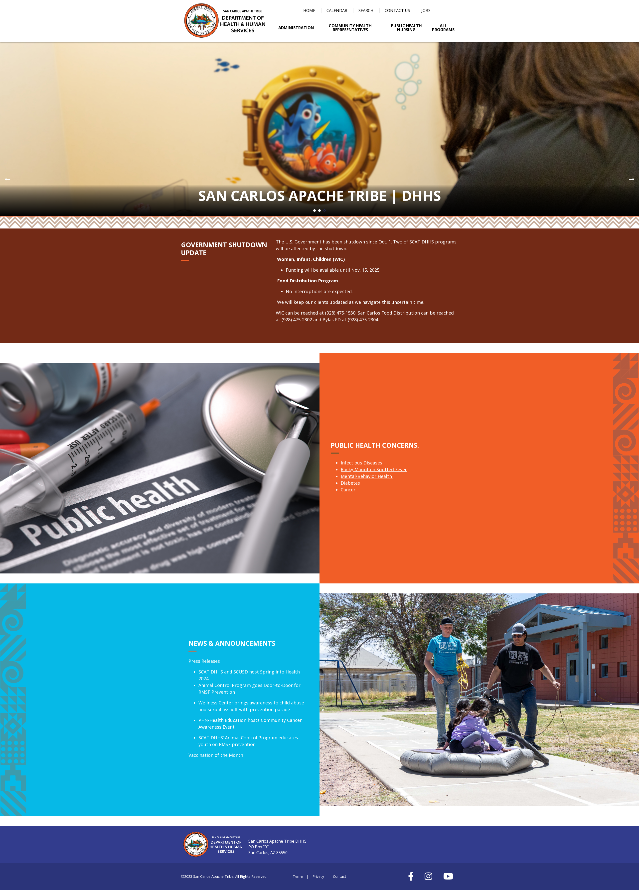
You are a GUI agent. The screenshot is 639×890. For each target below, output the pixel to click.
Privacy (318, 876)
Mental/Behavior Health (367, 476)
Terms (298, 876)
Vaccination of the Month (215, 755)
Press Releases (204, 661)
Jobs (426, 10)
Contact (339, 876)
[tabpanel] (319, 129)
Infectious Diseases (361, 463)
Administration (296, 28)
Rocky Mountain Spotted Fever (374, 469)
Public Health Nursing (406, 28)
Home (309, 10)
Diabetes (350, 483)
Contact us (397, 10)
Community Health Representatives (350, 28)
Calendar (336, 10)
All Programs (443, 28)
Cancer (348, 490)
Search (365, 10)
